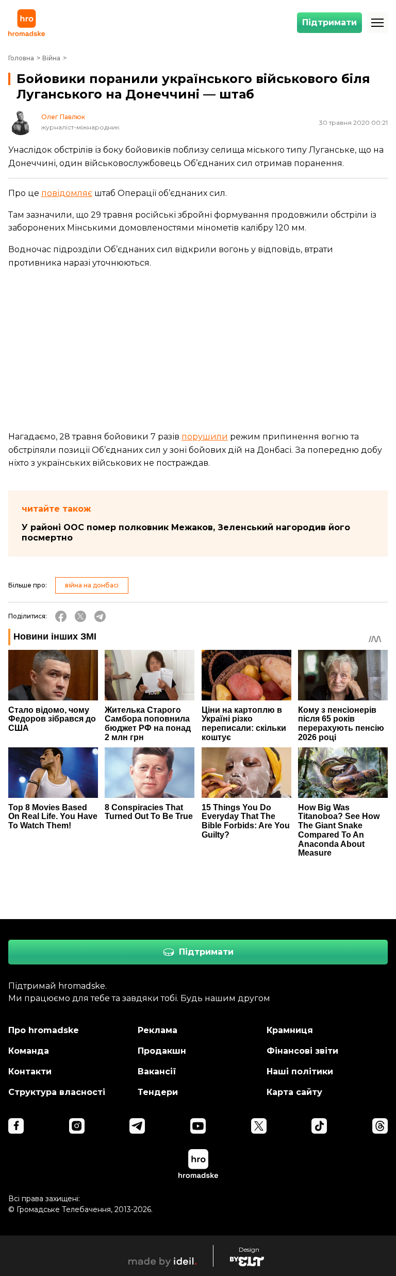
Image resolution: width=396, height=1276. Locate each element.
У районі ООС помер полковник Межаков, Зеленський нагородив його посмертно (186, 532)
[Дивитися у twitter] (259, 1126)
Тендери (158, 1092)
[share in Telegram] (100, 616)
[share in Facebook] (61, 616)
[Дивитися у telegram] (137, 1126)
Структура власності (56, 1092)
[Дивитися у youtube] (198, 1126)
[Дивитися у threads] (380, 1126)
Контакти (30, 1071)
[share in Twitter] (80, 616)
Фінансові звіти (302, 1051)
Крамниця (290, 1030)
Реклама (157, 1030)
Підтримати (329, 22)
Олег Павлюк (63, 117)
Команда (28, 1051)
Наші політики (300, 1071)
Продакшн (162, 1051)
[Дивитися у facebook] (16, 1126)
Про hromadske (43, 1030)
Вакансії (157, 1071)
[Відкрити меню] (377, 22)
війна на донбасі (92, 585)
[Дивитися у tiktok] (319, 1126)
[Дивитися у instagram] (77, 1126)
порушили (205, 436)
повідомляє (66, 193)
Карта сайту (294, 1092)
